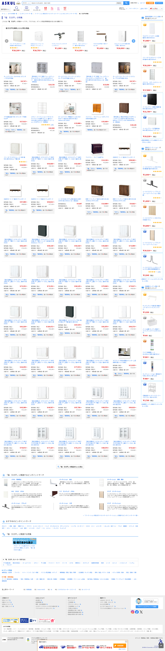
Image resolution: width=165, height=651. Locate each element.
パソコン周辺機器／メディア (49, 572)
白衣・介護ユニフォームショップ (98, 631)
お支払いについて (6, 604)
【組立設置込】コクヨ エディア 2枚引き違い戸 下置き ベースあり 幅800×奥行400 (69, 159)
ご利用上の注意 (72, 608)
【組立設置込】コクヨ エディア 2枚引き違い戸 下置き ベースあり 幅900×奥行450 (42, 159)
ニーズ (108, 563)
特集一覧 (149, 631)
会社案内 (38, 600)
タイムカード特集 (45, 629)
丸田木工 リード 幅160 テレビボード (42, 199)
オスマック (86, 563)
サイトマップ (71, 600)
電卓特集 (31, 629)
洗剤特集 (139, 629)
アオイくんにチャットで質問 (147, 606)
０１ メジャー (46, 528)
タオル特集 (155, 629)
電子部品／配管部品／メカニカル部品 (98, 579)
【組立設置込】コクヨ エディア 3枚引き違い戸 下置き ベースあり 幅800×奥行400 (97, 321)
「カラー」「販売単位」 (93, 212)
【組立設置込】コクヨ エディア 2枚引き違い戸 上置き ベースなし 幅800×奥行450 (15, 402)
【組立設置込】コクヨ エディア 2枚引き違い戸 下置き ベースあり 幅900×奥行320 (124, 281)
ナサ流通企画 (6, 563)
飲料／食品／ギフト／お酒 (102, 572)
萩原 (102, 563)
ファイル (17, 572)
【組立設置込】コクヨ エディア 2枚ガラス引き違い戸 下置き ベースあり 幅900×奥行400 (97, 402)
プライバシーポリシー (73, 604)
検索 (126, 3)
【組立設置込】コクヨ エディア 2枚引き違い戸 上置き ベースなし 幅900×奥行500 (97, 281)
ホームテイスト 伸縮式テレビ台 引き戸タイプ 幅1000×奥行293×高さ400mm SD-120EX (69, 118)
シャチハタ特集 (84, 631)
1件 (52, 125)
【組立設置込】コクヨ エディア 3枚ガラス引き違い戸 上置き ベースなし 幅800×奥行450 (15, 443)
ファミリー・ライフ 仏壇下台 (94, 157)
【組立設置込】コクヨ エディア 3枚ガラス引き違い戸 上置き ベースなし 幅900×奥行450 (124, 402)
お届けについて (6, 602)
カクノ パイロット (12, 528)
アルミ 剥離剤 (122, 526)
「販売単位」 (90, 130)
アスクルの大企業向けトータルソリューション (112, 608)
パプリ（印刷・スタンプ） (107, 602)
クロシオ (9, 565)
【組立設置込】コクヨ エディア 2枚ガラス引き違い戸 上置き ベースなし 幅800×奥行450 (42, 443)
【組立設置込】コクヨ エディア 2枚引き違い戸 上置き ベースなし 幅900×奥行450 (97, 241)
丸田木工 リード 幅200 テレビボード (15, 199)
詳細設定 (119, 3)
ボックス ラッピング (60, 528)
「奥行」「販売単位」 (119, 89)
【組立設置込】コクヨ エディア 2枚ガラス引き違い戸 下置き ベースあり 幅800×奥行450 (97, 443)
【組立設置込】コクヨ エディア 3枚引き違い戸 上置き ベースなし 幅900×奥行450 (69, 362)
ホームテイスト (27, 563)
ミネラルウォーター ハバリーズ (67, 589)
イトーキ (64, 563)
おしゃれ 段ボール (110, 526)
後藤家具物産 (95, 563)
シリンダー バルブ (34, 528)
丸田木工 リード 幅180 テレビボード (124, 157)
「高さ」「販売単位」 (10, 173)
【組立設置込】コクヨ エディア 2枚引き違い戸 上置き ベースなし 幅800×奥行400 (15, 362)
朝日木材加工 (16, 563)
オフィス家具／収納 (118, 572)
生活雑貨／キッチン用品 (85, 572)
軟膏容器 (29, 589)
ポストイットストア (113, 631)
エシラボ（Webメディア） (107, 606)
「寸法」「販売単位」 (10, 89)
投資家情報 (38, 602)
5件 (159, 272)
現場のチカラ (21, 631)
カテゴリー (4, 9)
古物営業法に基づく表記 (74, 610)
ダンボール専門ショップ (9, 631)
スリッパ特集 (146, 629)
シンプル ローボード (77, 526)
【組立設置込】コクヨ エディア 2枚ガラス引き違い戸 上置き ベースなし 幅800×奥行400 (124, 443)
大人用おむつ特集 (64, 631)
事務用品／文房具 (7, 572)
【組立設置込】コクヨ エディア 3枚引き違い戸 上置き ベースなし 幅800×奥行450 (15, 281)
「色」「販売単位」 (64, 131)
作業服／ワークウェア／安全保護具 (121, 579)
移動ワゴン (21, 526)
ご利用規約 (71, 602)
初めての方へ (122, 649)
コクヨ (71, 563)
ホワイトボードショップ (69, 629)
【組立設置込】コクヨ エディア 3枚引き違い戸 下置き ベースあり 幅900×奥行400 (15, 241)
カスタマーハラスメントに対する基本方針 (46, 606)
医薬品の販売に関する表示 (75, 614)
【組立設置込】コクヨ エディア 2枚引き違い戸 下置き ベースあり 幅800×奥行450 (69, 241)
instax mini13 (41, 589)
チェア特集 (101, 629)
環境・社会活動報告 (41, 604)
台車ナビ (28, 631)
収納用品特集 (74, 631)
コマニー (36, 563)
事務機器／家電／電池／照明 (68, 572)
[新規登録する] (119, 646)
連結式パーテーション (152, 147)
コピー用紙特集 (7, 629)
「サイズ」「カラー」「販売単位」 (14, 130)
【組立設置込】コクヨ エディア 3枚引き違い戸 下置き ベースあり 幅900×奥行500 (42, 321)
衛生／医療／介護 (131, 572)
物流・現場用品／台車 (27, 579)
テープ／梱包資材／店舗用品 (10, 579)
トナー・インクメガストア (20, 629)
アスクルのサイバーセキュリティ (44, 608)
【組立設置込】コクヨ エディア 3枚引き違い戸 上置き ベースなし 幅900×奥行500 (69, 402)
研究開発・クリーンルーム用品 (76, 579)
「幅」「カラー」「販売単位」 (95, 168)
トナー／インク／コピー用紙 (30, 572)
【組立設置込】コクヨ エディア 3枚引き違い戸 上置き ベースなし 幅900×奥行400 (42, 281)
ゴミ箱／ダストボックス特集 (120, 629)
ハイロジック (123, 563)
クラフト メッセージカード (35, 526)
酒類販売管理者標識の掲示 (75, 612)
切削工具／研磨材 (52, 579)
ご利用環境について (73, 606)
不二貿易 (43, 563)
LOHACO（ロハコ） (105, 600)
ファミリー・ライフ (54, 563)
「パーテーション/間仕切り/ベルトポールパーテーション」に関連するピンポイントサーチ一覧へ (111, 515)
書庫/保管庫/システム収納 (153, 16)
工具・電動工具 (40, 579)
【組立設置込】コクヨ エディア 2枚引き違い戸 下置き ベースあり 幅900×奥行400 (97, 362)
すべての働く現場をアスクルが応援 (42, 631)
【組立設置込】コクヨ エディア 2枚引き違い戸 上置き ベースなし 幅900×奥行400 (42, 362)
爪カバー (4, 526)
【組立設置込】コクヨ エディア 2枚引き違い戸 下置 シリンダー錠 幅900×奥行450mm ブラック (42, 241)
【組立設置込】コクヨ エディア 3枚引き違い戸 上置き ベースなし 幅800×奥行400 (124, 241)
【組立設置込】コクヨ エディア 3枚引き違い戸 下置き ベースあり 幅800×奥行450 (69, 281)
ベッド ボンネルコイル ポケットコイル (57, 526)
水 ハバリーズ (86, 589)
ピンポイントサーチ (140, 631)
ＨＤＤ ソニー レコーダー (94, 526)
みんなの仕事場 (104, 604)
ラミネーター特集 (56, 629)
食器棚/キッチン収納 (151, 286)
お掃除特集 (132, 629)
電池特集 (37, 629)
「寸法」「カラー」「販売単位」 (67, 89)
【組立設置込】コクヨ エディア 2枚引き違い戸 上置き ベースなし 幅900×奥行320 (42, 402)
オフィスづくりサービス (126, 631)
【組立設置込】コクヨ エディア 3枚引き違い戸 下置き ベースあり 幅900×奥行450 (124, 321)
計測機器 (62, 579)
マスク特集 (55, 631)
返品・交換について (7, 606)
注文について (5, 600)
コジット (114, 563)
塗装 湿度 (13, 526)
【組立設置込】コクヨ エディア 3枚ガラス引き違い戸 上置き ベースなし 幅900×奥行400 (69, 443)
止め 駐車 (23, 528)
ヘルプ (143, 3)
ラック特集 (108, 629)
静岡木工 (77, 563)
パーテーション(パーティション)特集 (86, 629)
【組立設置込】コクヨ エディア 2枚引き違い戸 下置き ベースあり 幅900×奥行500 (15, 321)
